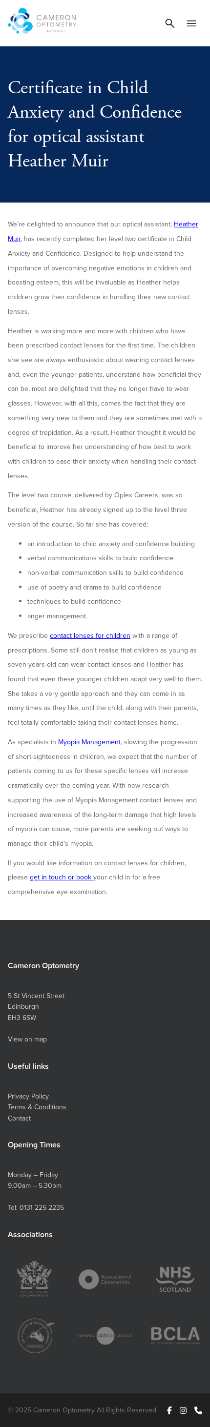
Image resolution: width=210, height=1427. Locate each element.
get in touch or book (61, 877)
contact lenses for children (90, 635)
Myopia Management (88, 742)
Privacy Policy (28, 1096)
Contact (19, 1118)
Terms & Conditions (37, 1107)
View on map (27, 1039)
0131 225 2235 (42, 1207)
